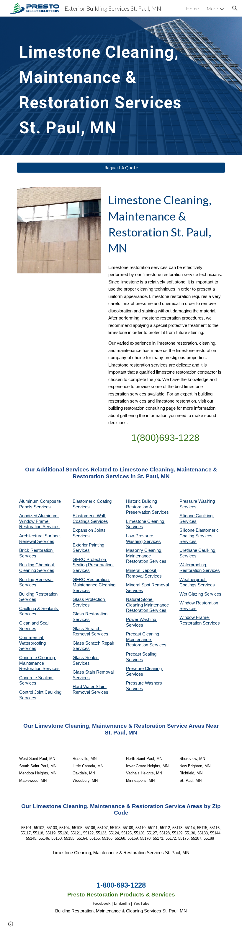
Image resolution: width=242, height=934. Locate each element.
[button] (235, 8)
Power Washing (141, 619)
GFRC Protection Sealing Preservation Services (93, 565)
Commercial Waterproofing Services (33, 643)
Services (134, 526)
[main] (112, 86)
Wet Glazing (191, 594)
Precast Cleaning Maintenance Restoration (143, 639)
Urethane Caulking (197, 550)
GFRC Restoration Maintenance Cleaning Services (95, 585)
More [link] (212, 8)
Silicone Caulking (196, 515)
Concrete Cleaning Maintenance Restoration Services (39, 663)
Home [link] (192, 8)
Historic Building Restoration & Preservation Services (147, 507)
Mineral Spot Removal (148, 585)
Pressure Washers (144, 683)
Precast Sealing (142, 654)
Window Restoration (199, 603)
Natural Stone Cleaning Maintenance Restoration (148, 605)
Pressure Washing (197, 501)
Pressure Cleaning (144, 668)
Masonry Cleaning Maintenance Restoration (144, 556)
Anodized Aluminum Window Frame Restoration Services (39, 521)
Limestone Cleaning (145, 521)
